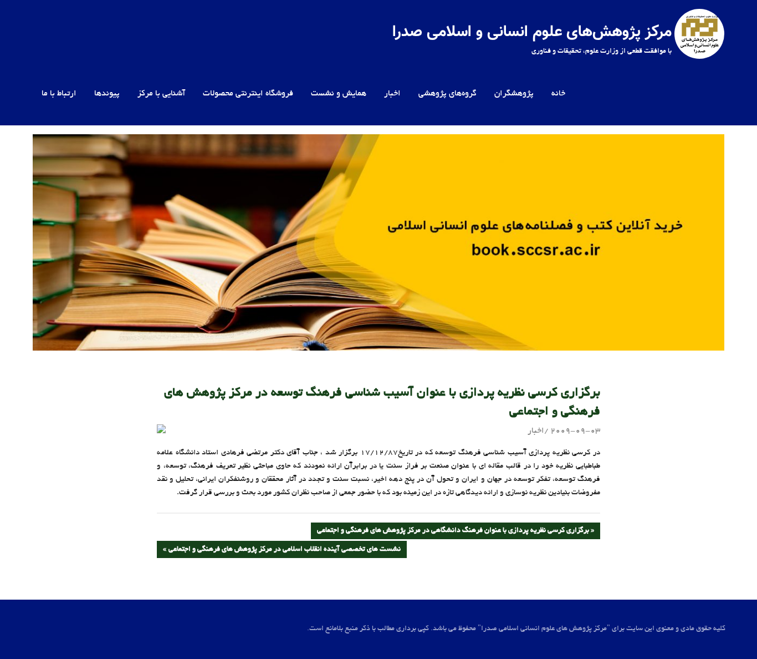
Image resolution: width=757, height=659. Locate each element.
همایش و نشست (338, 93)
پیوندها (107, 93)
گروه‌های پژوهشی (447, 93)
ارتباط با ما (59, 93)
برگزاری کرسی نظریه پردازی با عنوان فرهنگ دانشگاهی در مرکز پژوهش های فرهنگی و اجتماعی (453, 533)
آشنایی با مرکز (161, 93)
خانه (558, 93)
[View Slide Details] (378, 242)
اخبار (392, 93)
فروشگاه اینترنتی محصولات (248, 93)
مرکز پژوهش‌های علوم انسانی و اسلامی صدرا (532, 32)
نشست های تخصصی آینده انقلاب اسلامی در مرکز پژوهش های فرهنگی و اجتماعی (284, 551)
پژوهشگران (514, 93)
